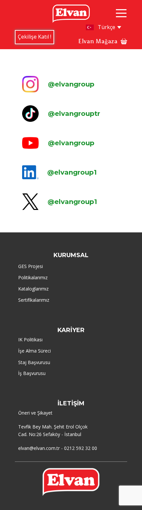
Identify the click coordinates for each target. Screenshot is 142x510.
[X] (30, 201)
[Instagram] (30, 84)
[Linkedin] (30, 172)
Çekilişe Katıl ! (34, 36)
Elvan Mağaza (98, 41)
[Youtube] (30, 143)
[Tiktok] (30, 113)
